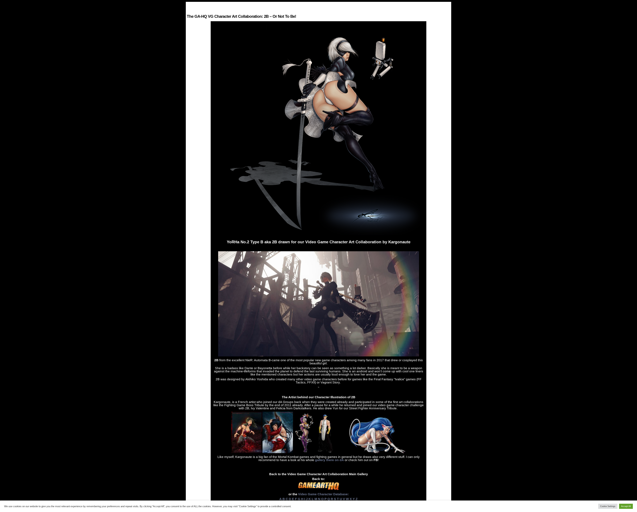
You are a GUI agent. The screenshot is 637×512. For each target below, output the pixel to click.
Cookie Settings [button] (607, 506)
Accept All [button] (626, 506)
